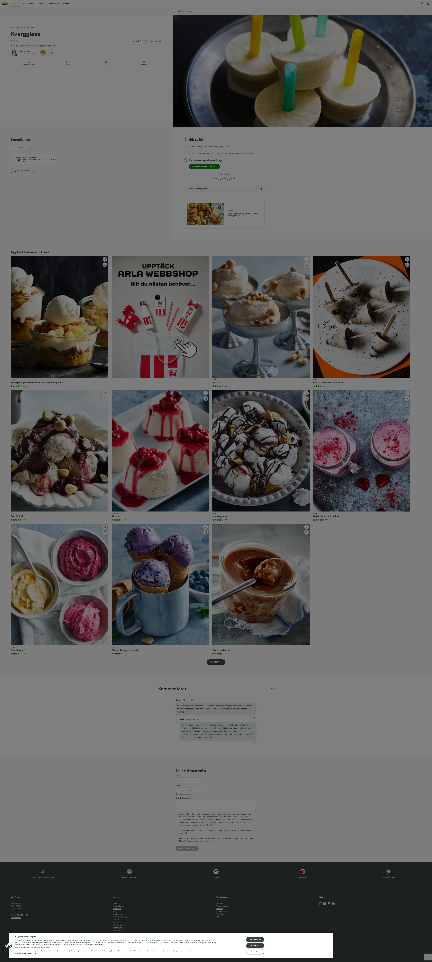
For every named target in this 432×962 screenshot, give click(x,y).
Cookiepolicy (99, 944)
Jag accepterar (255, 940)
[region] (171, 945)
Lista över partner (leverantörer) (25, 953)
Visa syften (255, 952)
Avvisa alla (255, 946)
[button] (8, 946)
